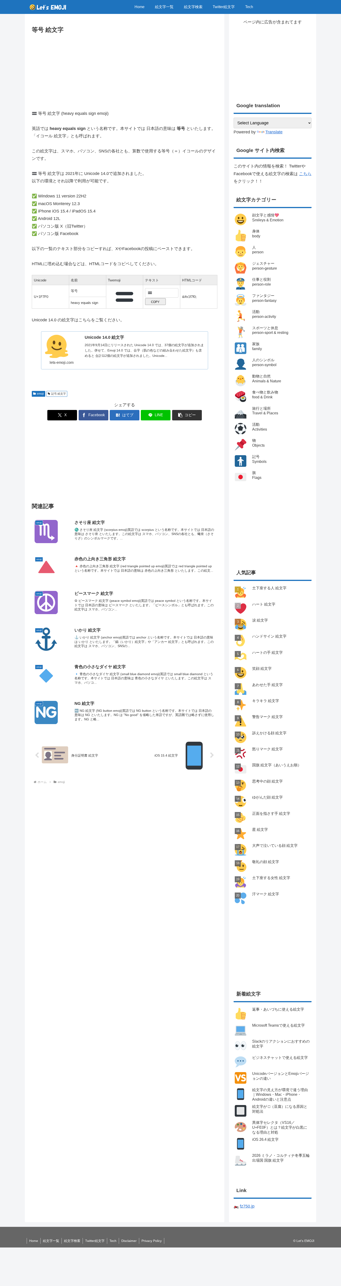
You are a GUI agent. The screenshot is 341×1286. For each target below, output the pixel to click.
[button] (187, 415)
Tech (112, 1241)
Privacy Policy (152, 1241)
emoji (40, 393)
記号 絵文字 (58, 393)
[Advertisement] (124, 69)
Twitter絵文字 (95, 1241)
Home (33, 1241)
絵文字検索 (72, 1241)
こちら (305, 173)
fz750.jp (247, 1206)
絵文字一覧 (51, 1241)
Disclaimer (129, 1241)
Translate (274, 132)
